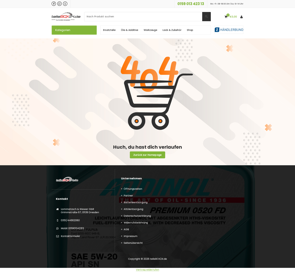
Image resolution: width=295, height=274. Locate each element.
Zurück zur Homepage (147, 155)
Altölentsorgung (133, 209)
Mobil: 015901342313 (72, 228)
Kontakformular (70, 236)
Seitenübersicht (133, 243)
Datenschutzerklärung (137, 216)
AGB (126, 229)
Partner (128, 195)
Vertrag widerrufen (147, 269)
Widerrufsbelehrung (136, 222)
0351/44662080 (70, 220)
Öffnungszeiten (133, 189)
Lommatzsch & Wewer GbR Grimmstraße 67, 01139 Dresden (80, 210)
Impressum (130, 236)
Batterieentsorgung (136, 202)
